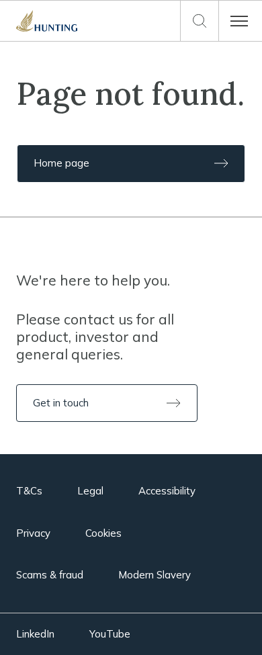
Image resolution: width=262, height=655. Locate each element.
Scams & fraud (49, 574)
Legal (90, 490)
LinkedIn (35, 633)
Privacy (33, 533)
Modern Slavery (154, 574)
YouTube (109, 633)
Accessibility (166, 490)
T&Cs (29, 490)
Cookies (103, 533)
